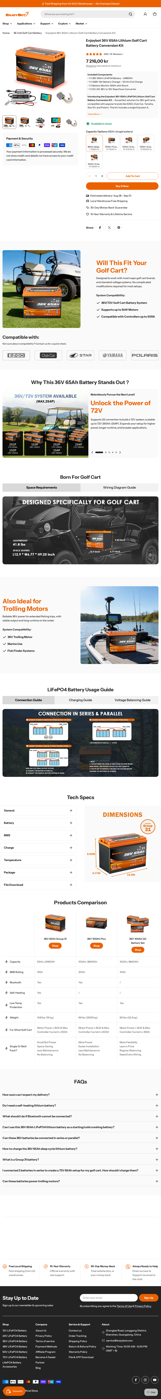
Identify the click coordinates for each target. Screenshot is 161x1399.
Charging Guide (80, 700)
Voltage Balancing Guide (132, 700)
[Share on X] (109, 227)
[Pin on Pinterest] (119, 227)
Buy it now (122, 186)
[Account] (145, 14)
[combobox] (88, 14)
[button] (99, 452)
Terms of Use (124, 1306)
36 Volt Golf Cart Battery (28, 32)
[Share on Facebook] (100, 227)
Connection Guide (28, 700)
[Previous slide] (92, 452)
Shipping (91, 65)
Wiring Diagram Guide (119, 487)
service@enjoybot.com (119, 1340)
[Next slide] (120, 452)
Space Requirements (41, 487)
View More (93, 114)
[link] (16, 355)
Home (6, 32)
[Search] (130, 14)
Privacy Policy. (143, 1306)
